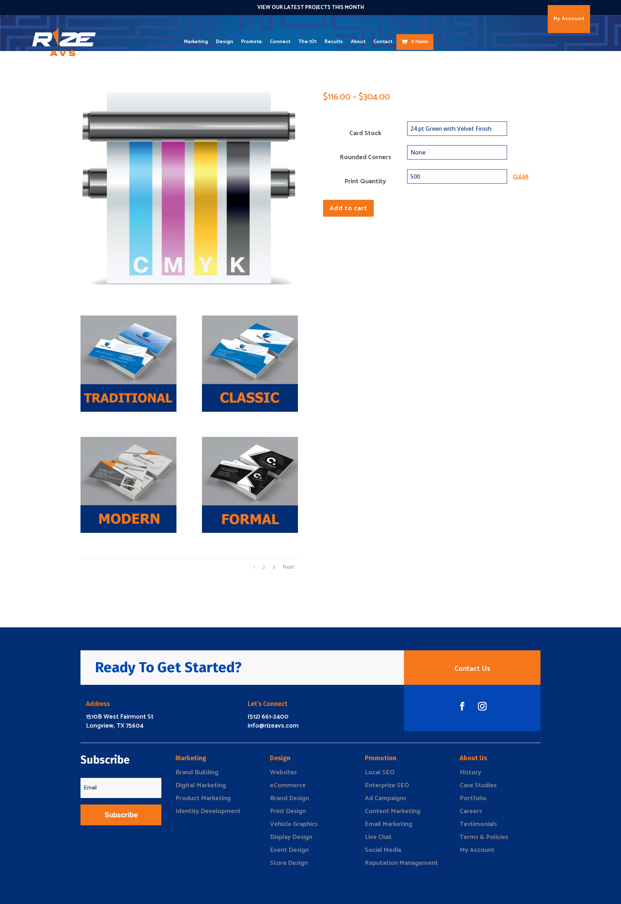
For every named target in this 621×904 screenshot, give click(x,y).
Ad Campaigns (385, 798)
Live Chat (378, 837)
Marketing (196, 42)
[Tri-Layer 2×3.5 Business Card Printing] (189, 194)
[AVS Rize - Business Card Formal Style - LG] (250, 531)
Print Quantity (365, 181)
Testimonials (478, 824)
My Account (568, 19)
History (470, 772)
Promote (251, 42)
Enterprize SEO (387, 785)
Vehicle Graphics (294, 824)
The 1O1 (307, 42)
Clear (521, 177)
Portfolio (473, 798)
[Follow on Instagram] (482, 706)
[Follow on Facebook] (462, 706)
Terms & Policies (484, 837)
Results (334, 42)
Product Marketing (203, 798)
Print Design (288, 811)
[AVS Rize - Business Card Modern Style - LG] (128, 531)
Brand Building (196, 772)
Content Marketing (392, 811)
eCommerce (288, 785)
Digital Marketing (200, 785)
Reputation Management (401, 863)
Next (288, 567)
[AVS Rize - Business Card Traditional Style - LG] (128, 410)
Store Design (289, 863)
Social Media (383, 850)
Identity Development (208, 811)
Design (224, 42)
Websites (283, 772)
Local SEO (380, 772)
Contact (382, 42)
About (358, 42)
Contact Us (472, 669)
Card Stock (365, 133)
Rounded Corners (365, 157)
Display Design (291, 837)
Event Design (289, 850)
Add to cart (348, 208)
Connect (280, 42)
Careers (471, 811)
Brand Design (289, 798)
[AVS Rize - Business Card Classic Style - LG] (250, 410)
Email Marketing (388, 824)
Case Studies (478, 785)
